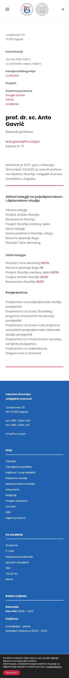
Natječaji (11, 495)
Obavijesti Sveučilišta (19, 467)
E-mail (10, 551)
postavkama (54, 666)
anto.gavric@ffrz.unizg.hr (23, 142)
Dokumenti (12, 489)
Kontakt (11, 506)
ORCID (10, 99)
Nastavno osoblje (16, 478)
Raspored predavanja (19, 557)
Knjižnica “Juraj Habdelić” (21, 472)
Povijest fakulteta (16, 501)
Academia (12, 104)
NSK (8, 568)
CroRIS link (12, 75)
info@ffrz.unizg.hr (16, 433)
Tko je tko (12, 574)
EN (47, 263)
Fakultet (11, 461)
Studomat (12, 545)
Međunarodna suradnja (20, 484)
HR (43, 263)
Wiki (8, 512)
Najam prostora (16, 518)
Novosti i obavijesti (17, 562)
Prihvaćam (11, 672)
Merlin (9, 579)
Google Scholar (15, 95)
